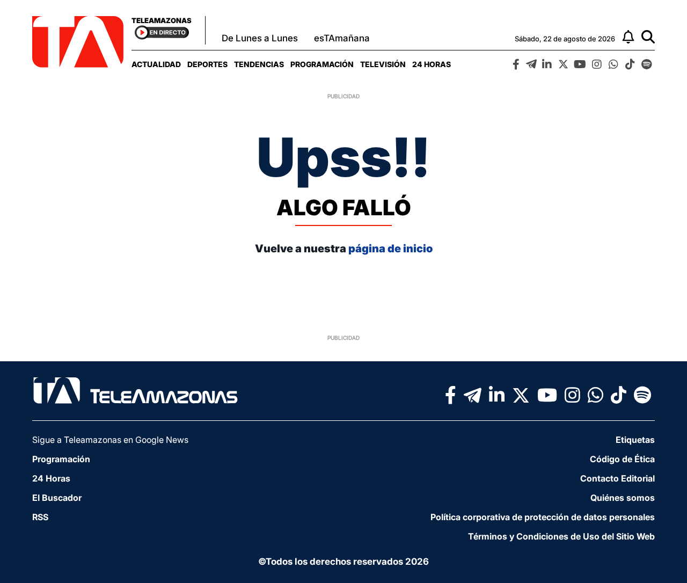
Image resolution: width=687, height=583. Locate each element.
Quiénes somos (622, 497)
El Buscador (57, 497)
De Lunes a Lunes (260, 38)
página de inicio (390, 248)
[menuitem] (156, 64)
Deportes (207, 64)
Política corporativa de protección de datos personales (542, 517)
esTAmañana (342, 38)
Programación (322, 64)
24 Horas (431, 64)
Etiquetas (635, 439)
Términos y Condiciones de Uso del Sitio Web (561, 536)
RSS (40, 517)
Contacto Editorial (617, 478)
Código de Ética (622, 459)
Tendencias (259, 64)
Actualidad (156, 64)
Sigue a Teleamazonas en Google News (110, 439)
